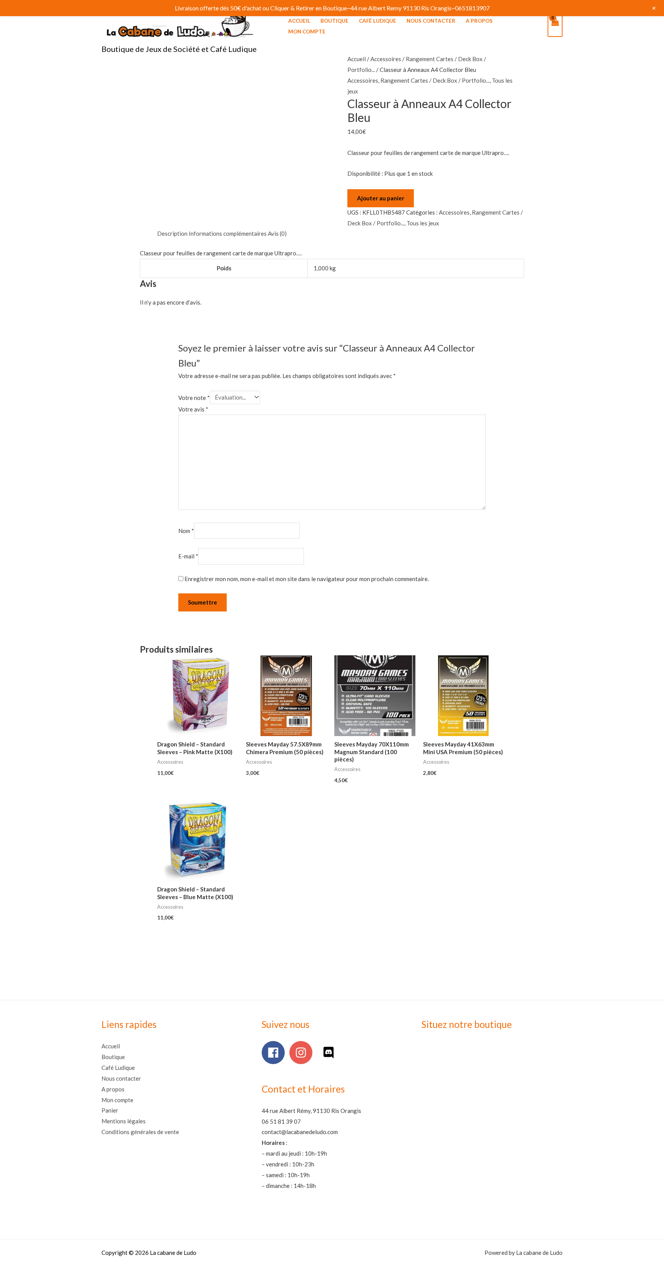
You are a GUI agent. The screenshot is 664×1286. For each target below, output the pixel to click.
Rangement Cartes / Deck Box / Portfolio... (435, 80)
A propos (479, 21)
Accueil (299, 21)
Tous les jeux (423, 223)
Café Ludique (377, 21)
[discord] (330, 1052)
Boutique (334, 21)
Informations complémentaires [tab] (228, 233)
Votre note (194, 397)
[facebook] (275, 1052)
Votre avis (193, 409)
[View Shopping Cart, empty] (555, 26)
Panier (109, 1110)
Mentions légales (123, 1121)
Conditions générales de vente (140, 1131)
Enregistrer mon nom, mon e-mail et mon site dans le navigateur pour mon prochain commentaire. (306, 578)
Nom (186, 530)
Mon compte (306, 31)
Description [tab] (172, 233)
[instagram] (302, 1052)
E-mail (188, 556)
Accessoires (385, 58)
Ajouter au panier (380, 198)
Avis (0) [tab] (277, 233)
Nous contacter (431, 21)
